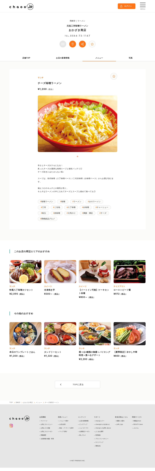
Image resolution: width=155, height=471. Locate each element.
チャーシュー (102, 207)
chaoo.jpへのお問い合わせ (103, 428)
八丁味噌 (72, 207)
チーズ (103, 213)
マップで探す (63, 431)
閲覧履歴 (43, 435)
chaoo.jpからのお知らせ (102, 424)
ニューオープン (84, 428)
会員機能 (42, 417)
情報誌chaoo (137, 421)
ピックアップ (83, 424)
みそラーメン (95, 202)
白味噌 (86, 207)
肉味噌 (57, 213)
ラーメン (77, 202)
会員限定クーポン (84, 431)
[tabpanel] (77, 123)
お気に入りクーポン (47, 431)
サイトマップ (99, 442)
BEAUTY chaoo (138, 424)
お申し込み (119, 424)
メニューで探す (64, 421)
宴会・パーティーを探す (66, 428)
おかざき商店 (77, 30)
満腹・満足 (88, 213)
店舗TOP (26, 58)
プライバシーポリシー (101, 439)
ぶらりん (136, 428)
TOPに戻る (78, 384)
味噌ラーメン (47, 202)
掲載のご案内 (120, 421)
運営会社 (98, 446)
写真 (131, 58)
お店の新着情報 (63, 58)
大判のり (72, 213)
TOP (11, 402)
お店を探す (62, 424)
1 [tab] (77, 156)
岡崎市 (18, 402)
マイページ (44, 421)
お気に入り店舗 (45, 428)
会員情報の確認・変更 (47, 439)
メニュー (99, 58)
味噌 (63, 202)
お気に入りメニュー (47, 424)
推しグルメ (82, 435)
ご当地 (57, 207)
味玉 (44, 213)
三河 (44, 207)
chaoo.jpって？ (99, 421)
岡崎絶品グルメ (48, 219)
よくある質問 (99, 431)
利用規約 (98, 435)
